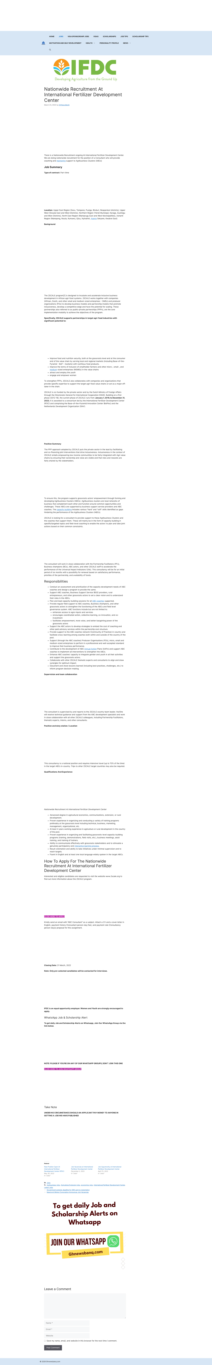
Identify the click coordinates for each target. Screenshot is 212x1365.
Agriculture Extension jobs (70, 1185)
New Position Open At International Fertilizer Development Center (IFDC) (54, 1169)
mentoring (61, 161)
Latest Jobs (48, 1187)
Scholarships (109, 36)
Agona (94, 218)
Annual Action (90, 649)
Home (51, 36)
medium (53, 370)
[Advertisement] (106, 15)
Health (89, 43)
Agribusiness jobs (53, 1185)
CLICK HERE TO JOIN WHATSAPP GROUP (62, 1069)
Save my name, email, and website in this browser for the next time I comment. (82, 1341)
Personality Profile (109, 43)
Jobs (61, 36)
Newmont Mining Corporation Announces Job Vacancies (68, 1192)
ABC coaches (98, 601)
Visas (95, 36)
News (125, 43)
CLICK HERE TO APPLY (54, 916)
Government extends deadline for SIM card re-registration (68, 1190)
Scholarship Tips (140, 36)
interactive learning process (87, 846)
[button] (50, 49)
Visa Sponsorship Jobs (78, 36)
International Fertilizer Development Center (109, 1185)
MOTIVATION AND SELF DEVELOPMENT (65, 43)
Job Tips (124, 36)
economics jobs (87, 1185)
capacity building (64, 509)
